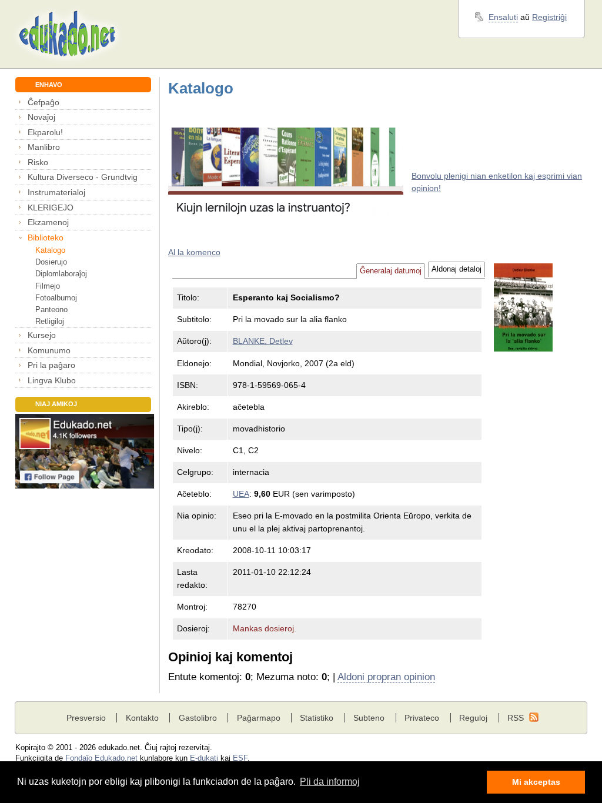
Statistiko (316, 717)
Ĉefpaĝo (43, 102)
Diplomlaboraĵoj (61, 273)
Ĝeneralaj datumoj (391, 271)
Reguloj (473, 717)
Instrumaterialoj (56, 192)
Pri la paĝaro (51, 365)
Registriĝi (549, 17)
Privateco (421, 717)
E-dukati (204, 758)
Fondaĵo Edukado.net (101, 758)
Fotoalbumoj (56, 297)
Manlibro (44, 147)
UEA (241, 493)
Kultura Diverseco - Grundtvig (83, 177)
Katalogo (50, 250)
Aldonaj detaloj (456, 269)
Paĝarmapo (258, 717)
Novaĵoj (41, 117)
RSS (515, 717)
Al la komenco (194, 252)
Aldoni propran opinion (386, 676)
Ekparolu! (45, 132)
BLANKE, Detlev (263, 341)
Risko (38, 162)
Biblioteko (45, 237)
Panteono (51, 309)
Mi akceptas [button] (536, 782)
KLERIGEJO (50, 207)
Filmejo (47, 286)
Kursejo (42, 335)
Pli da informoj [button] (330, 782)
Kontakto (142, 717)
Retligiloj (49, 321)
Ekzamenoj (48, 222)
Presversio (86, 717)
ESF (240, 758)
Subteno (368, 717)
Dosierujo (51, 261)
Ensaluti (503, 17)
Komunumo (49, 350)
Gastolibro (198, 717)
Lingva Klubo (52, 380)
